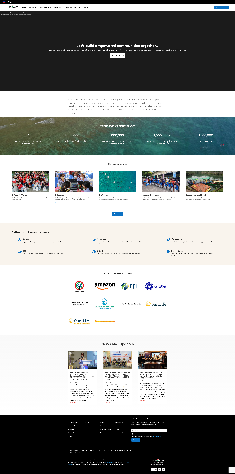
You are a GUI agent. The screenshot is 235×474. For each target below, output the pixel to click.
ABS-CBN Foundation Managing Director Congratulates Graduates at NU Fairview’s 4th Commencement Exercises (82, 376)
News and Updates (72, 7)
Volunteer (71, 429)
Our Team (103, 426)
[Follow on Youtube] (163, 469)
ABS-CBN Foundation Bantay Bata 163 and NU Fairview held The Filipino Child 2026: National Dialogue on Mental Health (117, 376)
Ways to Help (44, 7)
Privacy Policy (157, 436)
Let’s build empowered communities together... (117, 46)
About (85, 7)
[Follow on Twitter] (155, 469)
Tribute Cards (72, 433)
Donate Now (116, 55)
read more (73, 402)
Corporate (87, 422)
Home (24, 7)
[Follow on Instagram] (159, 469)
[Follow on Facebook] (152, 469)
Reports (102, 433)
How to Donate (221, 7)
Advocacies (32, 7)
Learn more (15, 203)
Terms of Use (147, 434)
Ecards (70, 436)
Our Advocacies (73, 422)
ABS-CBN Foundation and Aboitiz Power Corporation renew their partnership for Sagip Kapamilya (151, 375)
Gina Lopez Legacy (106, 429)
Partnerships (57, 7)
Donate (117, 214)
